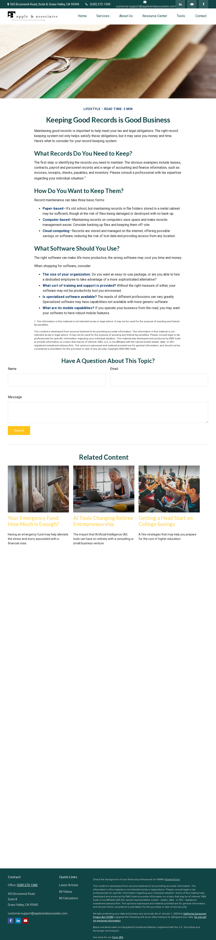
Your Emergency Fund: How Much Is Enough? (33, 521)
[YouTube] (192, 4)
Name (12, 369)
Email (114, 369)
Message (15, 397)
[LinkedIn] (180, 4)
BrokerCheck (172, 879)
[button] (82, 16)
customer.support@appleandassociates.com (38, 913)
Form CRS (117, 937)
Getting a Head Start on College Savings (166, 521)
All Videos (65, 891)
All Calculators (68, 898)
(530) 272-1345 (100, 4)
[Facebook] (203, 4)
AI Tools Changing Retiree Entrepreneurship (103, 521)
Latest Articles (68, 885)
